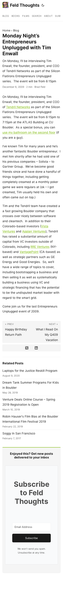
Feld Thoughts (24, 5)
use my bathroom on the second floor (28, 132)
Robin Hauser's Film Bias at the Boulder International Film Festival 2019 (30, 419)
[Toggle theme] (43, 5)
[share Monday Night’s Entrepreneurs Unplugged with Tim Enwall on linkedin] (36, 348)
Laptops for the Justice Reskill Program (29, 370)
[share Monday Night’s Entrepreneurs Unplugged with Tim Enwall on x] (27, 348)
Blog (16, 30)
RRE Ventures (40, 246)
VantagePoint (29, 252)
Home (6, 30)
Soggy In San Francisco (18, 433)
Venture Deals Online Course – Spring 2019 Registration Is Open (28, 402)
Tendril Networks (18, 107)
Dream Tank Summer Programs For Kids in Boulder (30, 385)
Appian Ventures (34, 231)
